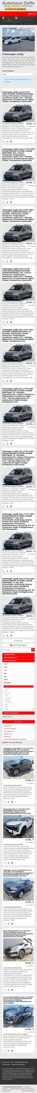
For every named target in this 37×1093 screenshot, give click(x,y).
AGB (12, 1062)
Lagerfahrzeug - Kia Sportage (18, 835)
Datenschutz (6, 1064)
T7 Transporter (8, 702)
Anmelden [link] (19, 722)
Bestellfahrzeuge (10, 661)
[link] (4, 141)
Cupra (5, 664)
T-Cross (6, 695)
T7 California (8, 697)
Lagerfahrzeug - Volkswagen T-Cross (18, 775)
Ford (5, 670)
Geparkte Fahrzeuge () (19, 645)
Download (7, 736)
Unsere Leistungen (10, 728)
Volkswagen (7, 682)
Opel (5, 673)
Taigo (6, 704)
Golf (6, 691)
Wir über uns (8, 726)
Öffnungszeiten (9, 731)
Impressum (5, 1062)
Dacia (5, 667)
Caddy (6, 686)
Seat (5, 676)
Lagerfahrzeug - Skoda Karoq (18, 960)
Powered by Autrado (28, 1091)
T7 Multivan (7, 700)
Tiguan (6, 709)
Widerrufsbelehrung (21, 1062)
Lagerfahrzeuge (9, 654)
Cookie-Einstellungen (18, 1064)
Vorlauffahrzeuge (10, 657)
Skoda (5, 679)
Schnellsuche (18, 641)
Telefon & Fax (8, 734)
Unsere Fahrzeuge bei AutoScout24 (15, 739)
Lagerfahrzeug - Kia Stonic (18, 1023)
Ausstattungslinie (8, 71)
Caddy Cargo (8, 688)
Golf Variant (7, 693)
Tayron (6, 707)
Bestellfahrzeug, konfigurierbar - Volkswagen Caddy (18, 115)
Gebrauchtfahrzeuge (11, 713)
